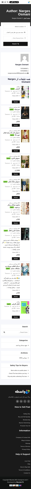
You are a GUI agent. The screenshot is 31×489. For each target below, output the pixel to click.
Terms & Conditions (24, 470)
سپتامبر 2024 (23, 358)
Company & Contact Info (23, 437)
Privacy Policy (26, 449)
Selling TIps (26, 414)
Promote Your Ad (25, 425)
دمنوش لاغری (15, 158)
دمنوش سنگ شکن (14, 181)
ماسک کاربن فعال (14, 230)
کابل (13, 93)
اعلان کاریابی (16, 304)
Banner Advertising (24, 422)
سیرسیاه (17, 109)
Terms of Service (25, 446)
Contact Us (27, 473)
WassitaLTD (20, 482)
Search (14, 44)
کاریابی (17, 89)
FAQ (29, 464)
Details (16, 102)
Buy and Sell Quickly (24, 417)
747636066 (23, 68)
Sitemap (27, 443)
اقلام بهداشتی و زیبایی (14, 107)
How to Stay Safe (25, 467)
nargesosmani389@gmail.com (17, 73)
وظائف (18, 86)
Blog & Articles (25, 440)
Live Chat (27, 461)
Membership (26, 419)
